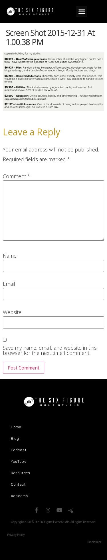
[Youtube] (59, 510)
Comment (16, 176)
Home (16, 427)
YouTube (19, 461)
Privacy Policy (16, 534)
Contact (18, 484)
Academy (19, 496)
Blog (15, 438)
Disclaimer (94, 542)
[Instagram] (48, 510)
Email (9, 283)
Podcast (19, 450)
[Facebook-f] (36, 510)
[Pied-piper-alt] (70, 510)
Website (12, 312)
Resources (20, 473)
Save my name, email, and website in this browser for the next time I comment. (50, 350)
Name (10, 255)
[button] (81, 11)
